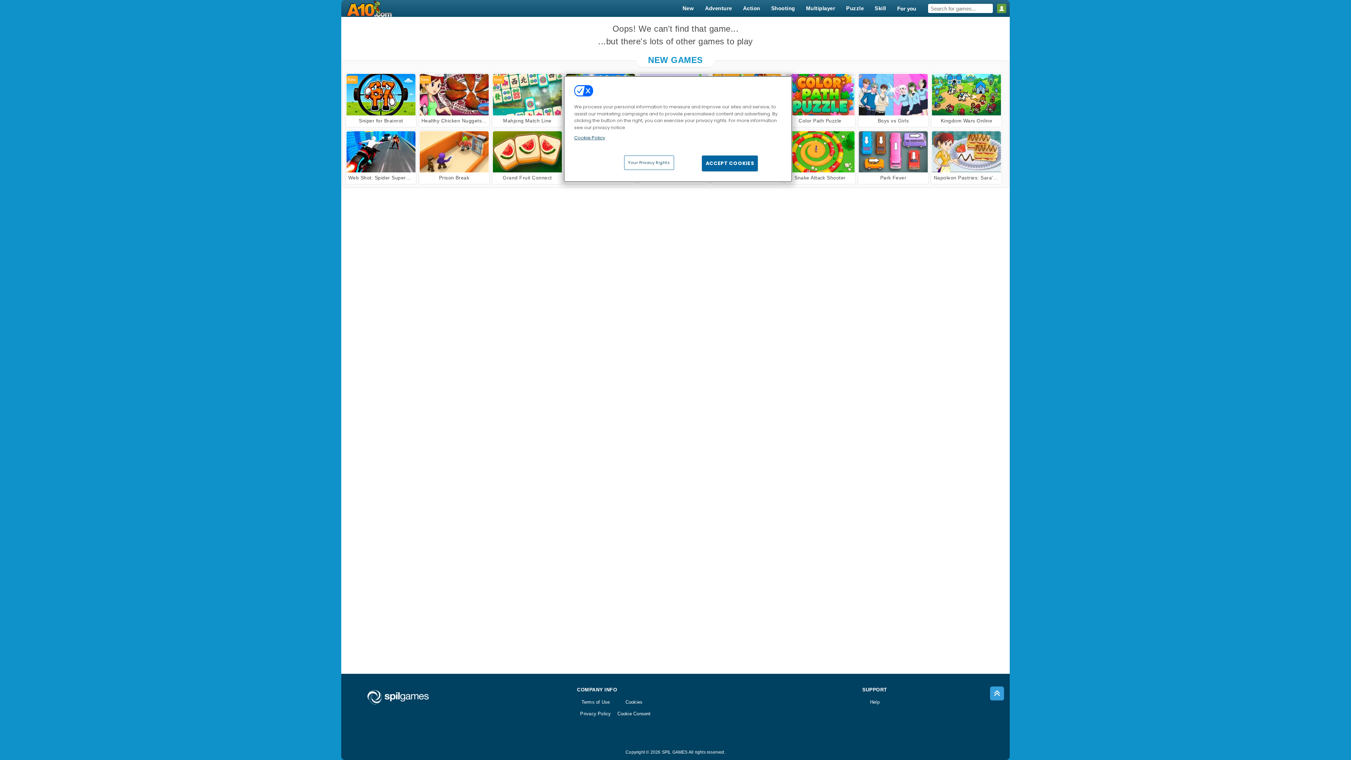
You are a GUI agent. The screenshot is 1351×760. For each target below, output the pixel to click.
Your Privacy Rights (649, 162)
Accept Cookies (730, 163)
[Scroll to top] (997, 693)
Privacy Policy (595, 713)
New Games (675, 60)
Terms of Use (596, 702)
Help (875, 702)
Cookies (634, 702)
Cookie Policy (589, 137)
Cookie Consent (634, 713)
